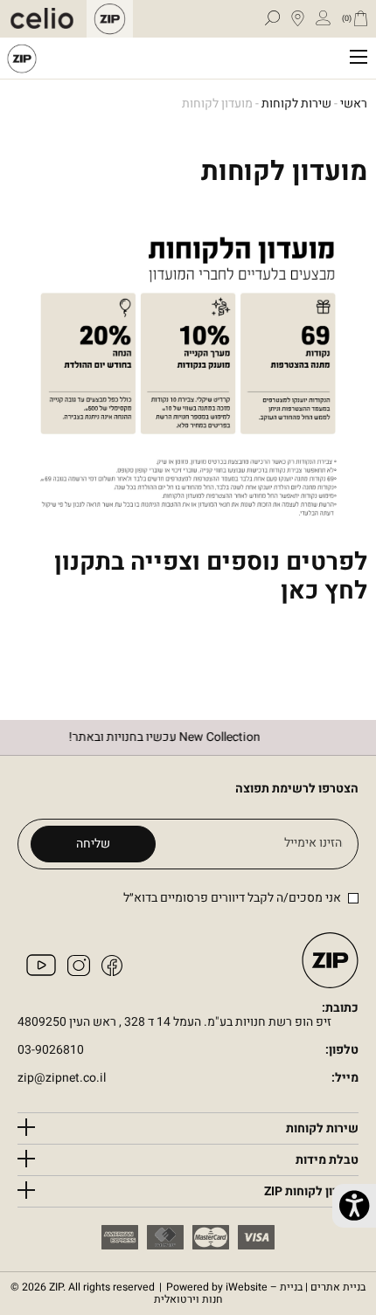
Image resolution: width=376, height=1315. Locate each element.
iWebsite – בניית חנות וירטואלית (260, 1293)
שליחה (93, 843)
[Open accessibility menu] (354, 1206)
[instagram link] (78, 972)
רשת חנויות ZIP (21, 58)
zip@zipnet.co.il (61, 1078)
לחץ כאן (324, 591)
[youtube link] (41, 972)
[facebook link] (111, 972)
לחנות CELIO (46, 19)
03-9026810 (50, 1050)
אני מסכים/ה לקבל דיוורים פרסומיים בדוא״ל (232, 898)
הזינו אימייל (313, 843)
